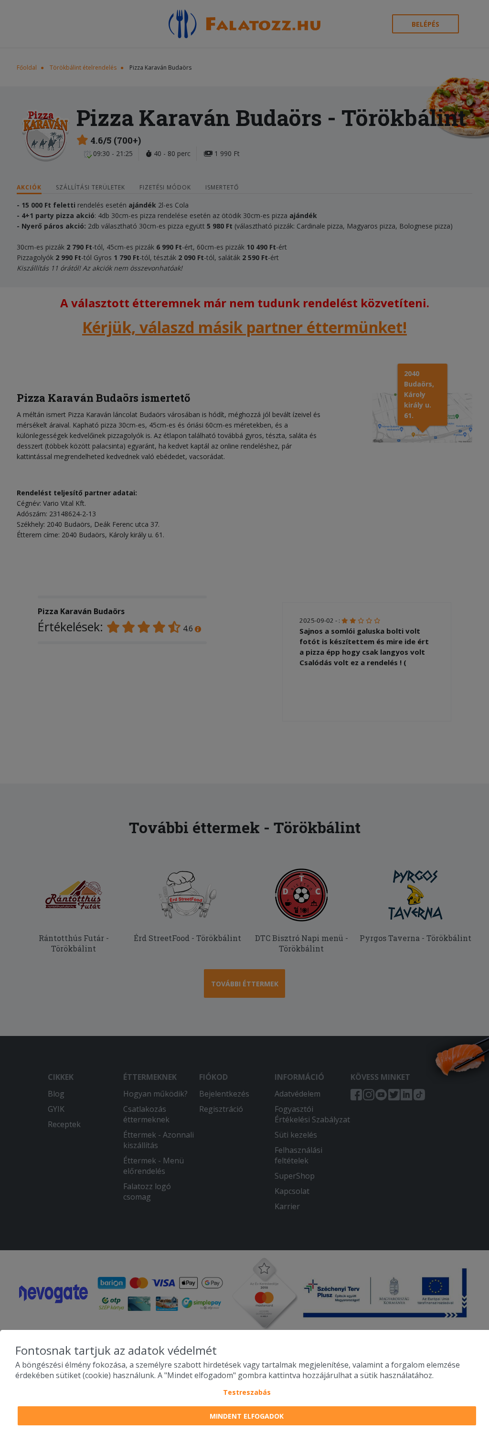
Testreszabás (247, 1392)
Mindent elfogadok (247, 1416)
